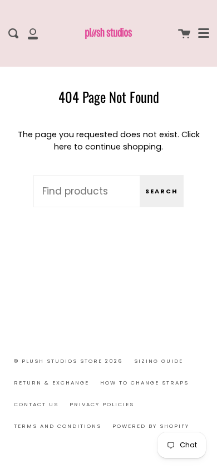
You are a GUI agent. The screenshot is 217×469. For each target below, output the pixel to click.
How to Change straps (144, 382)
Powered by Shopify (150, 426)
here (63, 146)
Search (161, 191)
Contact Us (36, 404)
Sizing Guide (158, 361)
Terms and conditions (57, 426)
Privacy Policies (102, 404)
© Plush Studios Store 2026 (68, 361)
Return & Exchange (51, 382)
